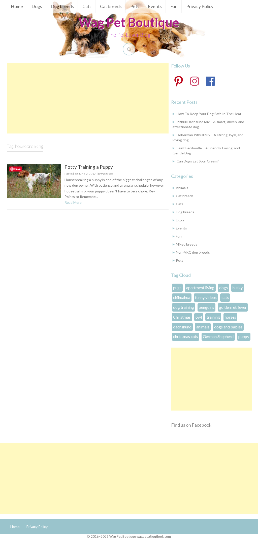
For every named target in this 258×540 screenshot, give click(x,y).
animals (202, 326)
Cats (86, 6)
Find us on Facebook (191, 425)
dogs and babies (228, 326)
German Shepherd (218, 336)
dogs (223, 287)
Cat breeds (111, 6)
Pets (134, 6)
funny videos (206, 297)
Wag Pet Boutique (129, 22)
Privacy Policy (199, 6)
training (213, 317)
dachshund (182, 326)
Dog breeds (62, 6)
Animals (182, 188)
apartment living (200, 287)
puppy (243, 336)
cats (225, 297)
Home (17, 6)
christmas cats (185, 336)
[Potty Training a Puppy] (34, 180)
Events (155, 6)
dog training (183, 307)
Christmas (182, 317)
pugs (177, 287)
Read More (73, 202)
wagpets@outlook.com (154, 536)
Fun (174, 6)
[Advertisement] (88, 98)
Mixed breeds (186, 244)
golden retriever (233, 307)
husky (238, 287)
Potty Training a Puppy (88, 167)
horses (230, 317)
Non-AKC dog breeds (193, 252)
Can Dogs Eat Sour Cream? (198, 161)
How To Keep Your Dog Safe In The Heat (209, 114)
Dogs (36, 6)
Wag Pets (107, 174)
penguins (206, 307)
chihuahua (181, 297)
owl (199, 317)
